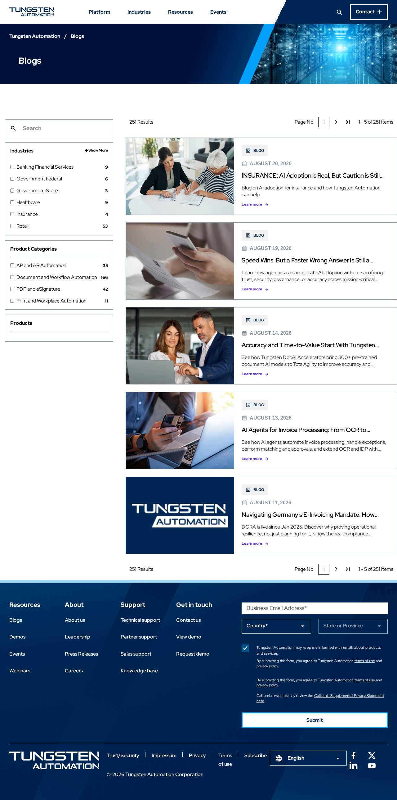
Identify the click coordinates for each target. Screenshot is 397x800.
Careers (74, 670)
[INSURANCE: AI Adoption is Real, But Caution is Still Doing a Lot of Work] (261, 176)
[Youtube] (372, 765)
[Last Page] (348, 122)
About (74, 605)
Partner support (139, 637)
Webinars (19, 670)
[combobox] (308, 758)
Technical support (140, 620)
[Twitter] (372, 755)
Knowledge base (139, 670)
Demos (17, 637)
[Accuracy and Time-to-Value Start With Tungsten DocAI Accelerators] (261, 345)
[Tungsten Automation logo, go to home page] (54, 760)
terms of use (365, 660)
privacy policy (267, 666)
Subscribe (255, 755)
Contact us (188, 620)
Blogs (15, 620)
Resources (180, 12)
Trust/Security (123, 755)
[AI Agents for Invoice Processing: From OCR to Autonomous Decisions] (261, 430)
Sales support (136, 654)
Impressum (164, 755)
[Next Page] (336, 122)
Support (133, 605)
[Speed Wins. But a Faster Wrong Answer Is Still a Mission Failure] (261, 261)
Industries (139, 12)
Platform (99, 12)
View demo (188, 637)
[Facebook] (353, 755)
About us (75, 620)
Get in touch (194, 605)
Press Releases (81, 654)
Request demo (192, 654)
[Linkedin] (353, 765)
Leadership (77, 637)
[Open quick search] (339, 12)
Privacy (197, 755)
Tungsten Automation (34, 36)
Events (218, 12)
